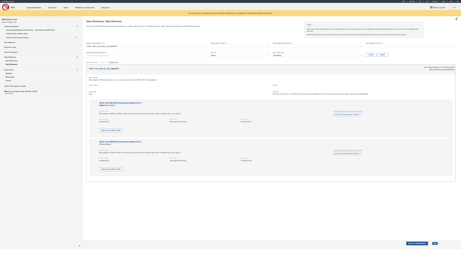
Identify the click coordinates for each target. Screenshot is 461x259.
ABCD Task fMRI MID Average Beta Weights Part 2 (120, 103)
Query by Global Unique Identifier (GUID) (21, 91)
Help (435, 243)
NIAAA (435, 1)
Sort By (213, 52)
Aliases (275, 92)
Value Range (93, 85)
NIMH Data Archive (8, 1)
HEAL (444, 1)
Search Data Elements (94, 43)
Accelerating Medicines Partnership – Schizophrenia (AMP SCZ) (30, 30)
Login (453, 8)
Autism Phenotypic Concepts (15, 86)
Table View (114, 62)
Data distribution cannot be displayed (348, 111)
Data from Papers (11, 52)
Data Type (92, 92)
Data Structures (12, 61)
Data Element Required (281, 43)
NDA (403, 1)
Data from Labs (10, 47)
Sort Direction (278, 52)
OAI (427, 1)
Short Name (103, 119)
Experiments (9, 70)
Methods (9, 73)
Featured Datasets (11, 26)
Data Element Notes (373, 43)
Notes (275, 85)
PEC (457, 1)
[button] (371, 55)
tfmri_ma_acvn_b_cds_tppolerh (104, 68)
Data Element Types (217, 43)
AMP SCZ (412, 1)
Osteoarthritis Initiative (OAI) (17, 34)
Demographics (9, 42)
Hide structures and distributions (442, 69)
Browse (8, 81)
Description (93, 77)
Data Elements (11, 64)
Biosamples (10, 77)
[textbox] (146, 46)
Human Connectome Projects (17, 37)
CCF (420, 1)
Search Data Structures (95, 52)
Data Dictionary (10, 57)
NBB (450, 1)
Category (244, 119)
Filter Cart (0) (439, 7)
